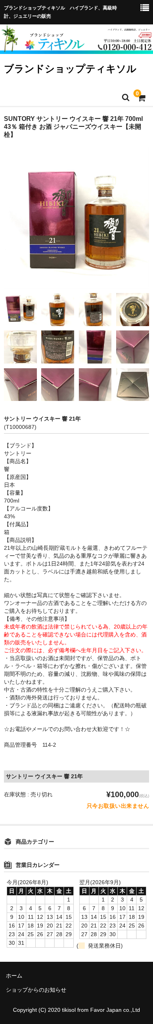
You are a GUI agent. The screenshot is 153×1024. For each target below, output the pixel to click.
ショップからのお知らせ (36, 990)
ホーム (14, 975)
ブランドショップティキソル (70, 68)
